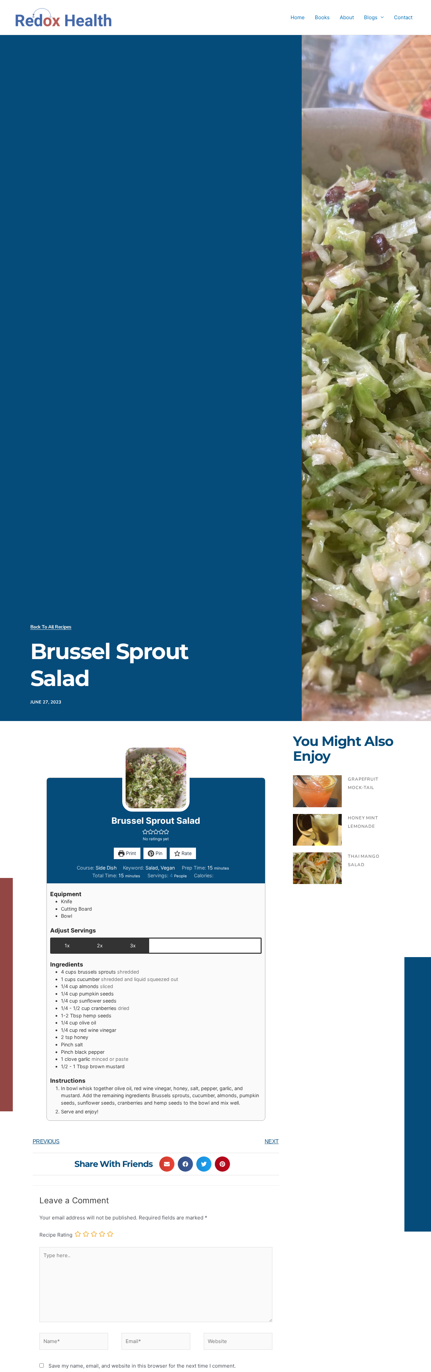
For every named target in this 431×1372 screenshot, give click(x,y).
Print (130, 853)
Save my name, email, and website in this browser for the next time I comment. (142, 1366)
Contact (403, 17)
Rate (186, 853)
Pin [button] (158, 853)
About (347, 17)
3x (133, 945)
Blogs (370, 17)
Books (322, 17)
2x (100, 945)
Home (298, 17)
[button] (145, 832)
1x (67, 945)
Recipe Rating (55, 1235)
